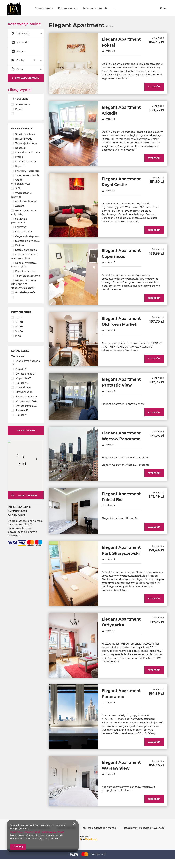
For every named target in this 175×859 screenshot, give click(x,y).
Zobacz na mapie (28, 495)
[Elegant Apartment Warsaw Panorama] (73, 454)
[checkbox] (25, 105)
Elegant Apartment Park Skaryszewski (121, 550)
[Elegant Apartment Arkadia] (73, 133)
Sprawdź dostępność (25, 78)
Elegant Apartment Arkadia (121, 110)
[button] (13, 451)
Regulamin (131, 827)
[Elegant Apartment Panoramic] (73, 716)
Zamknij (18, 846)
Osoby (20, 60)
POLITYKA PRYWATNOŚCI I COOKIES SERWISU (37, 831)
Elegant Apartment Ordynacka (121, 622)
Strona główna (44, 8)
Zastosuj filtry (25, 430)
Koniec (20, 51)
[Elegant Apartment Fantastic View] (73, 396)
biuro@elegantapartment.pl (100, 827)
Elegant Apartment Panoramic (121, 693)
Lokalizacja (23, 33)
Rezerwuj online (68, 8)
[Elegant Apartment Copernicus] (73, 274)
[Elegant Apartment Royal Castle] (73, 205)
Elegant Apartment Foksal (121, 42)
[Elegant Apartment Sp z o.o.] (18, 8)
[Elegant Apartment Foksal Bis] (73, 511)
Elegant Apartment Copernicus (121, 253)
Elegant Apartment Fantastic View (121, 382)
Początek (22, 42)
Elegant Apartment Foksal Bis (121, 496)
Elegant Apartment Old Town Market (121, 321)
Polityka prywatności (152, 827)
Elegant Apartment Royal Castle (121, 181)
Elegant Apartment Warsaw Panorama (121, 436)
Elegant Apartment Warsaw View (121, 765)
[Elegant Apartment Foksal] (73, 63)
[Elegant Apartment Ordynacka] (73, 645)
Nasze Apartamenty (95, 8)
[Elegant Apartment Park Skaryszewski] (73, 573)
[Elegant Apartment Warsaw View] (73, 781)
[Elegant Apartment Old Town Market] (73, 339)
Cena (19, 69)
